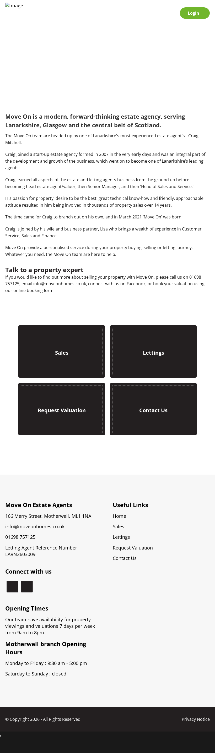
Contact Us (125, 558)
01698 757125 (20, 537)
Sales (118, 527)
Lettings (121, 537)
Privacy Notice (196, 719)
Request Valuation (133, 548)
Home (119, 516)
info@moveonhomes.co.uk (34, 527)
